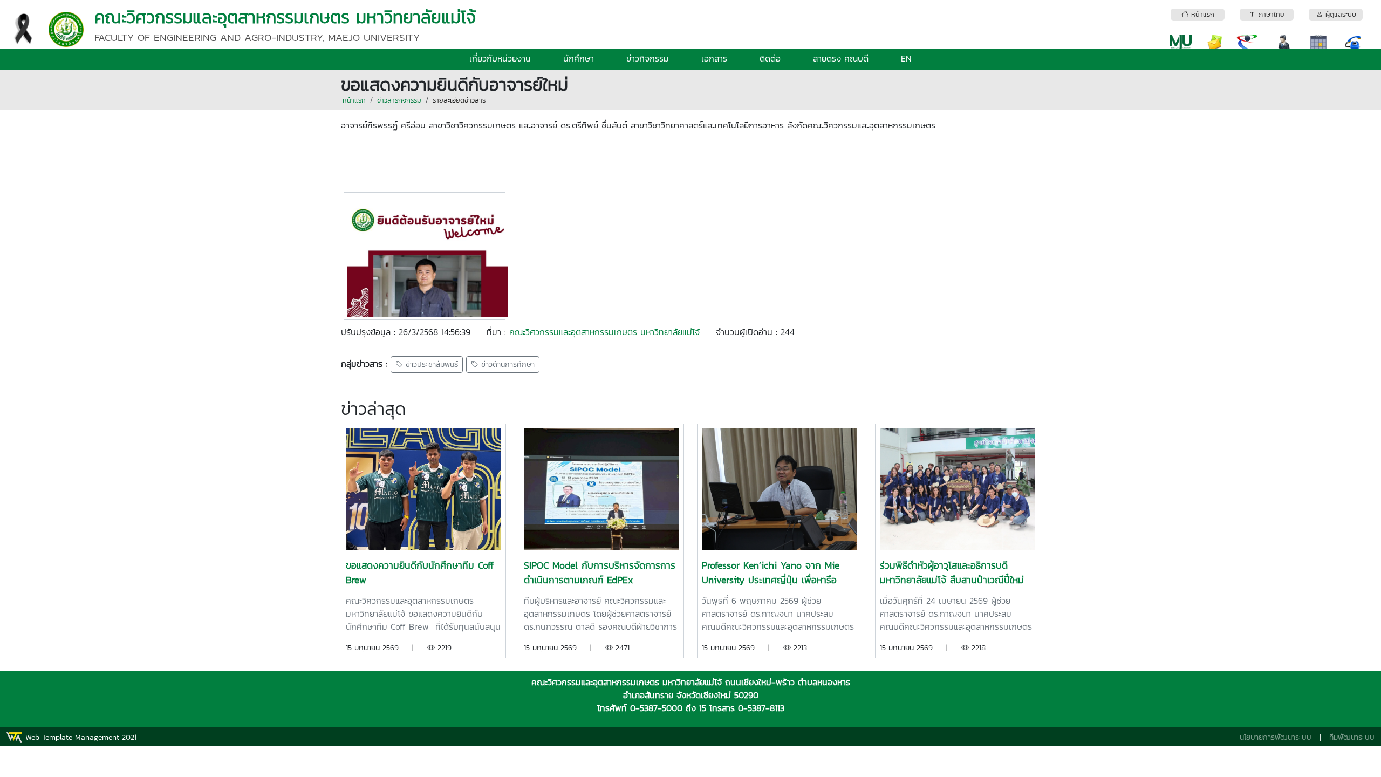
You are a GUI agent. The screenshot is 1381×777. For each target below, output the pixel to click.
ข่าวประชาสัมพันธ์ (430, 364)
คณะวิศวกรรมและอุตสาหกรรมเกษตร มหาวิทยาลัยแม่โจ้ (604, 331)
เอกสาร (714, 58)
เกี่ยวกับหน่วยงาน (500, 58)
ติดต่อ (770, 58)
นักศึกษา (578, 58)
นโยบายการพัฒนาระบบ (1275, 737)
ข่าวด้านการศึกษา (506, 364)
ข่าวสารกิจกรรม (399, 100)
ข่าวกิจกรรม (647, 58)
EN (906, 58)
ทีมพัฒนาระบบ (1352, 737)
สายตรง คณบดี (841, 58)
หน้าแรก (354, 100)
